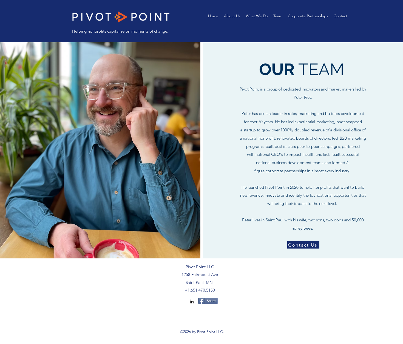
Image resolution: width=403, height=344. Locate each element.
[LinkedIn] (191, 301)
